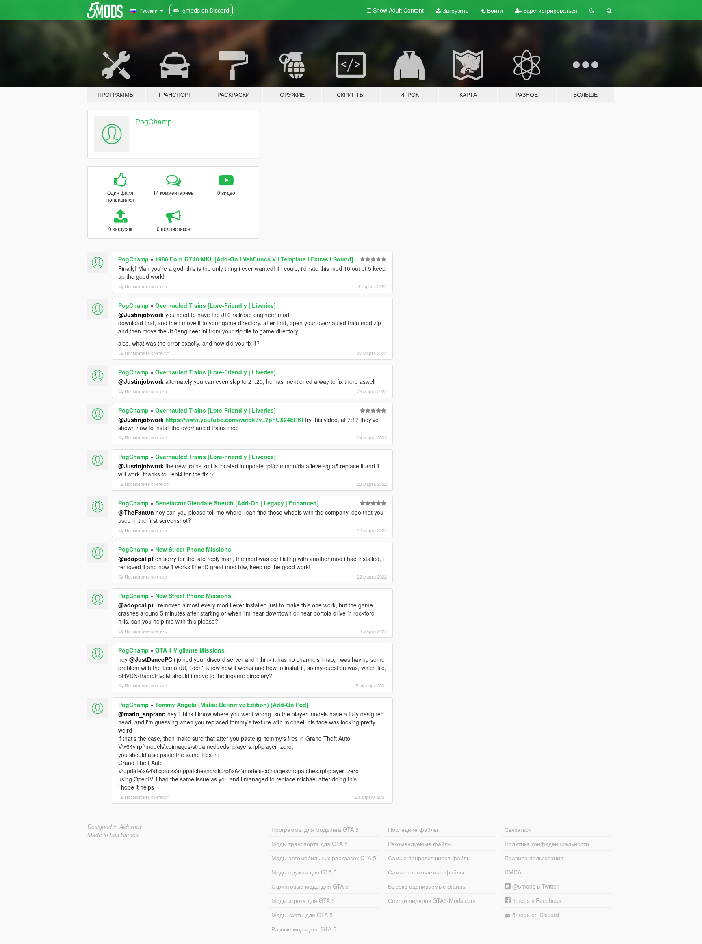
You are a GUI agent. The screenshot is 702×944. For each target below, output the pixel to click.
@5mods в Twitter (535, 886)
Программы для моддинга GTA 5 (315, 829)
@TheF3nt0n (136, 512)
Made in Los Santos (113, 835)
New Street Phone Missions (193, 549)
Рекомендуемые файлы (420, 844)
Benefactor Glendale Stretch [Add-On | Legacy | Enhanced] (237, 503)
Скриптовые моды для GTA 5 (310, 886)
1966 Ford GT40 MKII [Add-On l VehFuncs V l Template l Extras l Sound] (254, 259)
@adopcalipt (136, 559)
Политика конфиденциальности (547, 844)
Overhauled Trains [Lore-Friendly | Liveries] (215, 305)
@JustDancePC (150, 659)
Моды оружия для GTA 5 (304, 872)
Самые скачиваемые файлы (426, 872)
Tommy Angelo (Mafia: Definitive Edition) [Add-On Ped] (231, 704)
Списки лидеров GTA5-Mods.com (432, 900)
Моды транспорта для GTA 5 (309, 844)
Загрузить (454, 10)
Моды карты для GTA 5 (302, 915)
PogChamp (153, 121)
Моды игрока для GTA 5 (303, 900)
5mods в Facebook (536, 900)
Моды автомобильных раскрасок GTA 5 (323, 858)
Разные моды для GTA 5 (303, 929)
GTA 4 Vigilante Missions (190, 650)
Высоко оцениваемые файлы (427, 886)
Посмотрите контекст (147, 286)
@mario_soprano (142, 714)
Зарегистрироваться (549, 10)
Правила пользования (534, 858)
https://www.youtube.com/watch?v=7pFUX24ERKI (234, 419)
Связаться (518, 829)
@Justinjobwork (141, 315)
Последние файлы (413, 829)
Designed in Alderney (114, 826)
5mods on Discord (535, 915)
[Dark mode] (591, 10)
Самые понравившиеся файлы (429, 858)
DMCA (513, 872)
